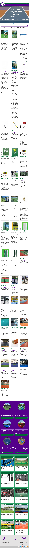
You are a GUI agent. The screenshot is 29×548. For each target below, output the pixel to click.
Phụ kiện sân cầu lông (17, 488)
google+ (22, 547)
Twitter (20, 547)
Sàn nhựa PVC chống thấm (4, 327)
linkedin (24, 547)
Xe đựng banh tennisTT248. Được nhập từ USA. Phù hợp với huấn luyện (5, 179)
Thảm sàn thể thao (17, 520)
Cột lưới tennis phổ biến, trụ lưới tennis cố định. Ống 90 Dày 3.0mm (5, 259)
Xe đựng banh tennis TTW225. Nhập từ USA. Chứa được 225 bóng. (23, 157)
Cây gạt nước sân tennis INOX (23, 69)
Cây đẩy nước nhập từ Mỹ (4, 69)
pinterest (26, 547)
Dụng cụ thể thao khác (3, 488)
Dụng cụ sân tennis (4, 25)
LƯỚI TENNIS (21, 178)
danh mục (2, 452)
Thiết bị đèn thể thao (3, 520)
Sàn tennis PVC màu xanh (23, 327)
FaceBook (19, 547)
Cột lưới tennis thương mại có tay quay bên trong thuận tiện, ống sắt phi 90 (14, 259)
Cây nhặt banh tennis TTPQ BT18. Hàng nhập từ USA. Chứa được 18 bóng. (14, 130)
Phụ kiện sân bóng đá (3, 504)
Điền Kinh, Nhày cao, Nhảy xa (18, 504)
